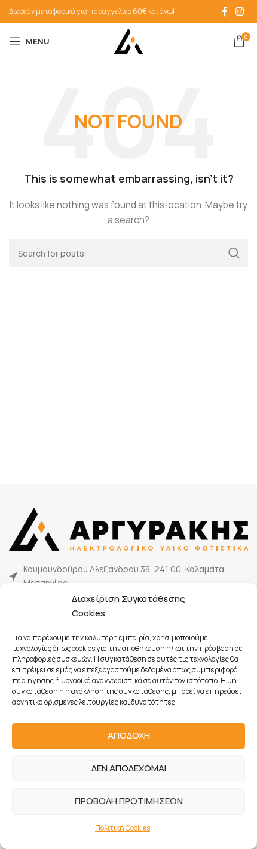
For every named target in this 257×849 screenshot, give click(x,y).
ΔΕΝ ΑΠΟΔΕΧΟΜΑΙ (128, 768)
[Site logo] (128, 40)
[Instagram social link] (240, 11)
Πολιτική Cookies (122, 828)
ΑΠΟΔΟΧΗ (129, 735)
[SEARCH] (234, 253)
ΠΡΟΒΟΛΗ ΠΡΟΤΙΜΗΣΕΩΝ (129, 801)
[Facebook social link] (225, 11)
